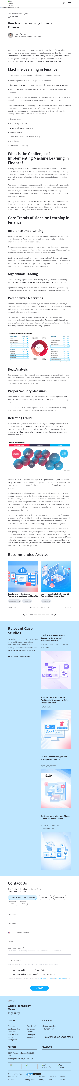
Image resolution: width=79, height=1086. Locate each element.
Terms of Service (60, 978)
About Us (11, 1026)
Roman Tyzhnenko (21, 34)
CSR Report (31, 1034)
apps (50, 499)
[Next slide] (55, 615)
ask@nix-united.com (50, 1026)
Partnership (59, 897)
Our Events (31, 1029)
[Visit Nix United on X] (67, 1054)
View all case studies (20, 656)
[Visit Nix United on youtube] (74, 1054)
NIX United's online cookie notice (42, 974)
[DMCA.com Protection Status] (34, 1074)
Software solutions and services (22, 897)
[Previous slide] (24, 615)
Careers (30, 1032)
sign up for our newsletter (59, 1037)
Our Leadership (14, 1029)
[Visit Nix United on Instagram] (59, 1054)
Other (23, 904)
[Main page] (10, 3)
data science (30, 50)
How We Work (13, 1034)
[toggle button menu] (69, 3)
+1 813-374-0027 (48, 1029)
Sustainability (32, 1037)
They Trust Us (32, 1026)
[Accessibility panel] (63, 3)
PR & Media (45, 897)
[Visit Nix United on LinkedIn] (44, 1054)
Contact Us (12, 1032)
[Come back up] (75, 1081)
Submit (39, 988)
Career (12, 904)
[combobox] (12, 933)
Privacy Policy (40, 970)
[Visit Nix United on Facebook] (52, 1054)
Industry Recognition (12, 1038)
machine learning (36, 75)
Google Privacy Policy (44, 978)
